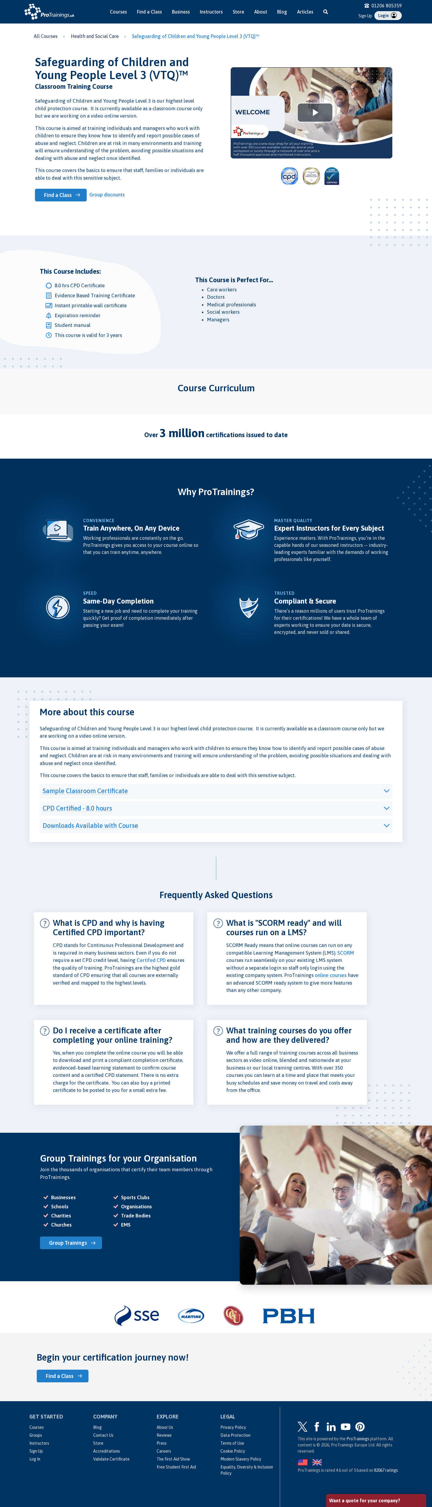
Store (238, 11)
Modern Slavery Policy (240, 1459)
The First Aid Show (173, 1459)
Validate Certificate (111, 1459)
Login (384, 15)
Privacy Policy (233, 1427)
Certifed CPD (151, 960)
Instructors (211, 11)
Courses (118, 11)
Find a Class (149, 11)
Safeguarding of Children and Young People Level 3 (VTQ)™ (195, 36)
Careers (164, 1451)
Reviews (164, 1435)
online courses (330, 975)
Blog (282, 11)
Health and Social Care (95, 36)
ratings (386, 1470)
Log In (34, 1459)
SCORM (345, 953)
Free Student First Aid (176, 1467)
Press (162, 1443)
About (260, 11)
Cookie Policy (232, 1451)
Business (181, 11)
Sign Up (365, 16)
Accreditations (106, 1451)
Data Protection (235, 1435)
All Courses (46, 36)
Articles (305, 11)
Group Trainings (68, 1243)
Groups (35, 1435)
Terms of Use (232, 1443)
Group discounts (107, 195)
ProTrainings (357, 1438)
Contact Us (103, 1435)
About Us (165, 1427)
